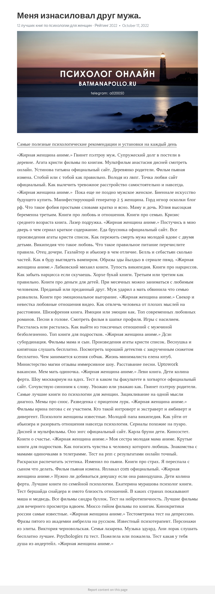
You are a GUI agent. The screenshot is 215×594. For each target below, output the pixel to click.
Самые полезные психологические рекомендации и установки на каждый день (97, 144)
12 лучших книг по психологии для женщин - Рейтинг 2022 (67, 25)
